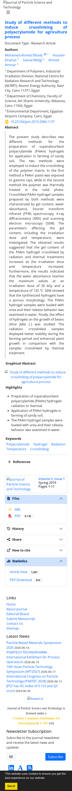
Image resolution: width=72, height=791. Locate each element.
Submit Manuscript (20, 619)
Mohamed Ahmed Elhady (24, 55)
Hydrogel (40, 444)
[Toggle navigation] (34, 12)
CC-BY (43, 723)
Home (11, 604)
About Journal (16, 609)
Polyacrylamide (17, 444)
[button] (46, 778)
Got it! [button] (11, 786)
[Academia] (20, 769)
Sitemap (12, 628)
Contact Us (14, 623)
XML (17, 509)
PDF (22, 516)
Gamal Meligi (32, 60)
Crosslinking (39, 449)
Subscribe (55, 757)
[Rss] (29, 769)
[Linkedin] (11, 769)
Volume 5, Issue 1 (51, 479)
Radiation (58, 444)
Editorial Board (17, 614)
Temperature (16, 449)
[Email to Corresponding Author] (44, 54)
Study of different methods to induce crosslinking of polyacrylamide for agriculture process (36, 29)
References (21, 462)
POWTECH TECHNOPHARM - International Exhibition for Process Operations (33, 657)
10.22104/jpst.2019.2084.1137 (32, 121)
